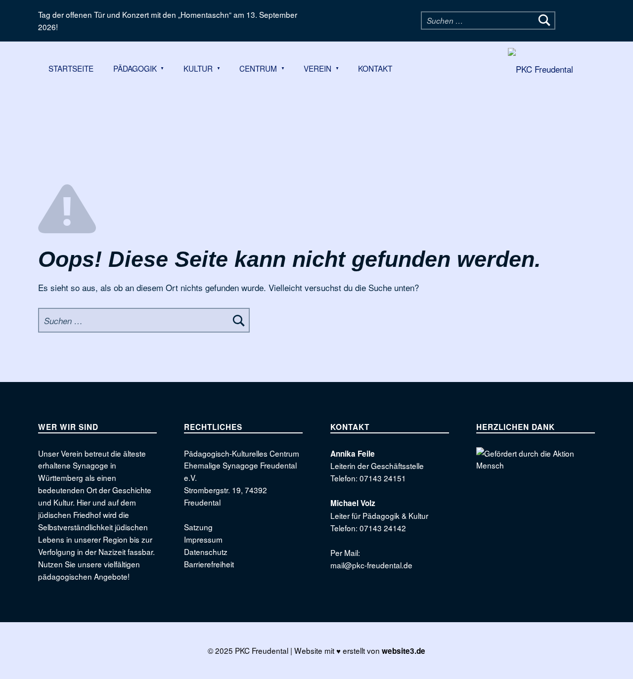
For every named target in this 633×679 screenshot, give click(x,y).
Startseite (70, 68)
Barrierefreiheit (209, 563)
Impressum (203, 539)
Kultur (198, 68)
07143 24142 (383, 527)
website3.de (403, 650)
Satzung (198, 526)
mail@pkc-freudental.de (371, 564)
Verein (317, 68)
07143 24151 (383, 477)
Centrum (258, 68)
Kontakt (375, 68)
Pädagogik (135, 68)
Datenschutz (205, 551)
